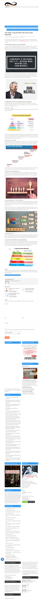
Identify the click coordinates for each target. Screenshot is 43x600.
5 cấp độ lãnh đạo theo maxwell (10, 275)
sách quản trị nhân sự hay (10, 496)
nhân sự (6, 492)
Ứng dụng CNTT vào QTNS (10, 556)
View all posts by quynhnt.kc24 (15, 280)
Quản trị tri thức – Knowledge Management (13, 540)
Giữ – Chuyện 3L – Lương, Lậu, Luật (12, 526)
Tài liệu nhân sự (8, 543)
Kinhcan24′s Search (9, 591)
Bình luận (6, 303)
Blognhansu (23, 40)
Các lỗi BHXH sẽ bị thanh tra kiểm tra (12, 408)
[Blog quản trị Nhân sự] (11, 4)
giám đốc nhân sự (14, 501)
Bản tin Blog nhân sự (24, 36)
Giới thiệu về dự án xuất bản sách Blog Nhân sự (30, 367)
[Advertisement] (21, 16)
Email (23, 317)
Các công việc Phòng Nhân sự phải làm (12, 511)
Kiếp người (7, 529)
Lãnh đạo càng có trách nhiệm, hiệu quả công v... (30, 289)
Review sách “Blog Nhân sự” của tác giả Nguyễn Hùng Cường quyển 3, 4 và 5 (21, 29)
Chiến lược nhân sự (9, 519)
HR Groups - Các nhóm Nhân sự (28, 392)
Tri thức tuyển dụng (9, 549)
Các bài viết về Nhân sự (9, 510)
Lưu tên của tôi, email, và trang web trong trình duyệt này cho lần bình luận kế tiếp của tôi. (20, 329)
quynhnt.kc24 (16, 36)
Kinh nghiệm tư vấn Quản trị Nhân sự (12, 531)
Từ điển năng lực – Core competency (12, 550)
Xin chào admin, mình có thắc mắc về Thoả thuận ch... (30, 581)
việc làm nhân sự (7, 501)
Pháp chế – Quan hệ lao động (11, 537)
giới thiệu (26, 573)
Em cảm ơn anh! (28, 590)
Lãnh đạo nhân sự (9, 534)
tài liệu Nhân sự (22, 37)
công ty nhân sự (9, 502)
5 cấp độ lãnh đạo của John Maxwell (27, 270)
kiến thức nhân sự (17, 500)
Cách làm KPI (15, 502)
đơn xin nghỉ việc (18, 496)
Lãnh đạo (18, 275)
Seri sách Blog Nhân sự (12, 37)
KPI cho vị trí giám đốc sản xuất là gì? (12, 397)
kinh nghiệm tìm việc (12, 497)
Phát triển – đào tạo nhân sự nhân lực (12, 538)
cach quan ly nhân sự (11, 495)
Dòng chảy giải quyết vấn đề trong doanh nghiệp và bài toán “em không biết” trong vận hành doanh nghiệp (13, 418)
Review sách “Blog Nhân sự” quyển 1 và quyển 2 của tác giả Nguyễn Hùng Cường (22, 26)
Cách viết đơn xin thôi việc (10, 517)
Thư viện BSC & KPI (9, 547)
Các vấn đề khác (8, 513)
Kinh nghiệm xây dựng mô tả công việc (12, 532)
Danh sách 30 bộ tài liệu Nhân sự (28, 390)
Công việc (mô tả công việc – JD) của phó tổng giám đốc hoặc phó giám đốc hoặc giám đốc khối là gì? (13, 427)
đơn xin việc (7, 497)
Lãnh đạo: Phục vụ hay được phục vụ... (14, 289)
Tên (6, 317)
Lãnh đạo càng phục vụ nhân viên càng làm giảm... (14, 294)
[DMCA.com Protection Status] (28, 502)
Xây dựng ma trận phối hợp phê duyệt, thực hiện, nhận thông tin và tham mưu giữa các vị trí (13, 448)
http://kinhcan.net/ (10, 587)
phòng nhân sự (10, 492)
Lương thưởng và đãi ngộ (10, 535)
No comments (32, 36)
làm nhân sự (15, 492)
